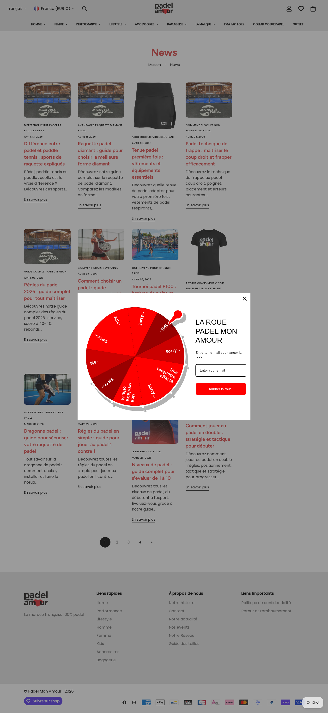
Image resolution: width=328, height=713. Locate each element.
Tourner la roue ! (221, 389)
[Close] (244, 298)
